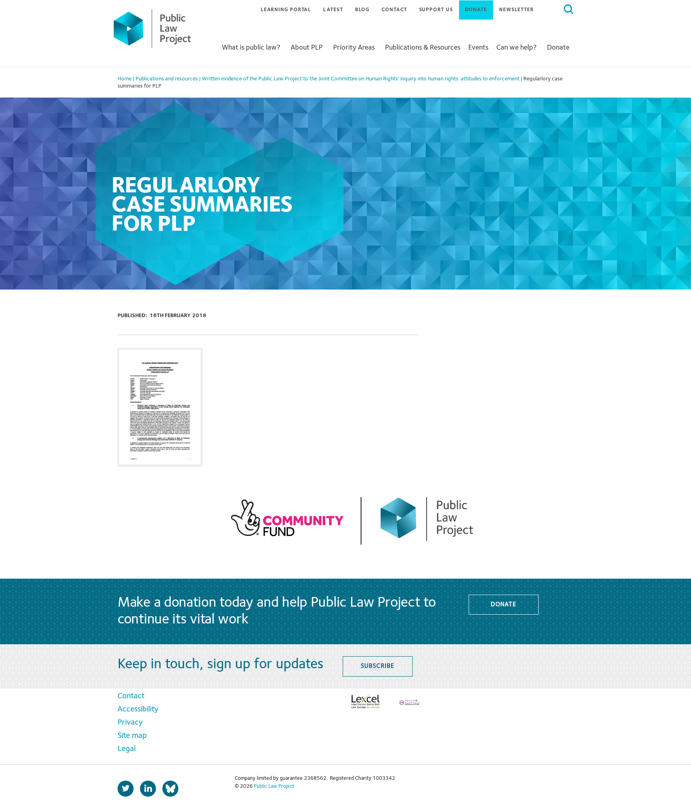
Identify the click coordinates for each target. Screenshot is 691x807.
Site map (132, 736)
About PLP (307, 47)
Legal (127, 749)
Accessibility (138, 709)
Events (478, 47)
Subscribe (377, 666)
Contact (394, 9)
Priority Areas (354, 47)
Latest (333, 9)
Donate (476, 9)
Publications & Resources (422, 47)
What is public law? (251, 47)
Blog (362, 9)
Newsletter (516, 9)
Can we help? (516, 47)
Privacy (130, 723)
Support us (436, 9)
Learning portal (286, 9)
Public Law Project (274, 786)
